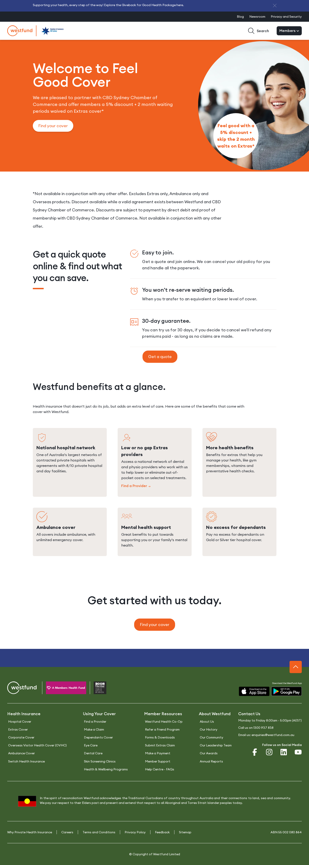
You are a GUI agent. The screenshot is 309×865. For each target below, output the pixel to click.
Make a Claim (94, 729)
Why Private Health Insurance (29, 832)
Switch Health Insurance (26, 761)
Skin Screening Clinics (100, 761)
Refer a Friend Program (162, 729)
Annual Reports (211, 761)
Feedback (162, 832)
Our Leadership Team (216, 745)
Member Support (157, 761)
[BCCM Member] (96, 688)
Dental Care (93, 753)
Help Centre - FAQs (159, 769)
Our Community (211, 737)
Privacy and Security (286, 16)
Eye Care (90, 745)
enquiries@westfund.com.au (273, 735)
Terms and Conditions (99, 832)
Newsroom (257, 16)
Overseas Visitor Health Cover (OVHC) (37, 745)
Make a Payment (157, 753)
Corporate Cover (21, 737)
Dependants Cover (98, 737)
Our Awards (209, 753)
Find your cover (53, 125)
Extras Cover (18, 729)
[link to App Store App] (254, 691)
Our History (208, 729)
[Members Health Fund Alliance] (62, 688)
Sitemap (185, 832)
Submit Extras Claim (160, 745)
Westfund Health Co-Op (164, 721)
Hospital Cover (19, 721)
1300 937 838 (263, 728)
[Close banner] (274, 5)
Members (287, 30)
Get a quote (160, 356)
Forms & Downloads (160, 737)
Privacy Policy (135, 832)
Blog (240, 16)
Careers (67, 832)
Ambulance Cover (21, 753)
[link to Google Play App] (286, 691)
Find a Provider (134, 485)
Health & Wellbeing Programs (106, 769)
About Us (207, 721)
